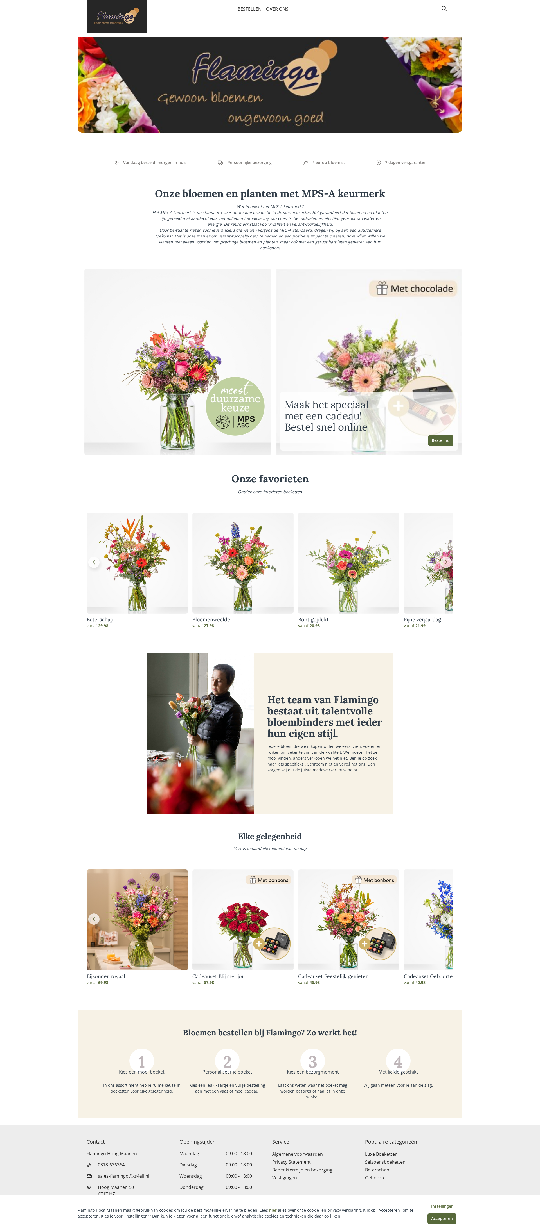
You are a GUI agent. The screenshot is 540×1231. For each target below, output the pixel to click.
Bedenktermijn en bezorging (302, 1170)
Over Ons (277, 9)
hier (273, 1210)
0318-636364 (111, 1165)
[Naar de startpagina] (117, 16)
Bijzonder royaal (106, 976)
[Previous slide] (94, 562)
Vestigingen (284, 1178)
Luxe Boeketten (381, 1154)
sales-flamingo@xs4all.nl (123, 1176)
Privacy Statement (291, 1162)
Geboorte (375, 1178)
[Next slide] (446, 562)
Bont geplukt (313, 619)
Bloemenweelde (211, 619)
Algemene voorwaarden (297, 1154)
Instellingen (442, 1206)
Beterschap (100, 619)
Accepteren (442, 1218)
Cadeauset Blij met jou (218, 976)
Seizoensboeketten (385, 1162)
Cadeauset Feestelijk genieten (333, 976)
